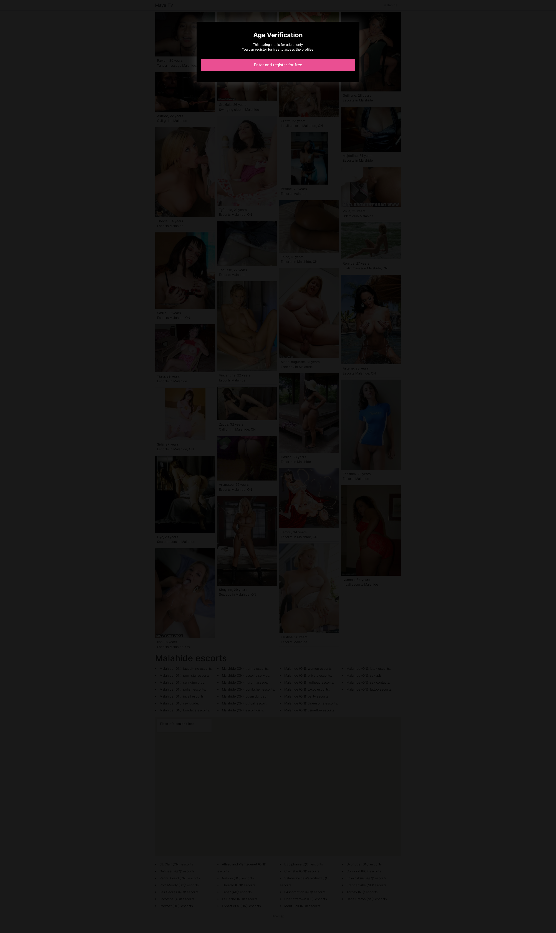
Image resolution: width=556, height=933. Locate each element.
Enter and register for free (278, 65)
